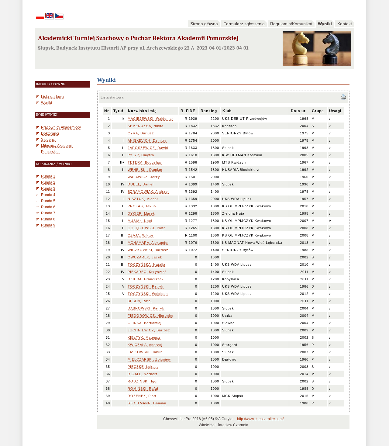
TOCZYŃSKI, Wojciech (148, 294)
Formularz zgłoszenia (244, 23)
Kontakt (344, 23)
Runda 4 (48, 195)
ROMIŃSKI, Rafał (143, 388)
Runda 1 (48, 176)
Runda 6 (48, 207)
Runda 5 (48, 201)
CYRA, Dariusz (141, 133)
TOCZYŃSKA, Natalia (146, 264)
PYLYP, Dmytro (141, 155)
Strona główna (204, 23)
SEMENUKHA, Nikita (146, 126)
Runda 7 (48, 213)
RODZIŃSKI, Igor (143, 381)
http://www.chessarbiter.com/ (260, 419)
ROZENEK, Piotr (142, 396)
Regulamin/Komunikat (291, 23)
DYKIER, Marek (141, 213)
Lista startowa (52, 97)
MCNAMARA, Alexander (148, 242)
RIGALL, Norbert (142, 374)
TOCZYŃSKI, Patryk (146, 286)
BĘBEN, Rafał (140, 301)
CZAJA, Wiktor (140, 235)
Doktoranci (50, 133)
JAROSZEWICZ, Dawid (148, 148)
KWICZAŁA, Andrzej (145, 345)
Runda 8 (48, 219)
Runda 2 (48, 182)
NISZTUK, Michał (143, 199)
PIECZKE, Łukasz (143, 366)
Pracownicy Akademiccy (61, 127)
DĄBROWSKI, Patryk (146, 308)
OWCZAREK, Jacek (145, 257)
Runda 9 (48, 225)
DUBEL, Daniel (140, 184)
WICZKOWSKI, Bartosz (148, 250)
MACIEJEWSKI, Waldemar (150, 118)
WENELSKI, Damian (145, 169)
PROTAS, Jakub (142, 206)
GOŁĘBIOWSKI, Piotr (146, 228)
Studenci (48, 139)
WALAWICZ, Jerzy (144, 177)
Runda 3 (48, 188)
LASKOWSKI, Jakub (145, 352)
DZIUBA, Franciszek (146, 279)
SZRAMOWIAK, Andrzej (148, 191)
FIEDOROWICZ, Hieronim (150, 315)
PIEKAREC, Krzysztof (147, 272)
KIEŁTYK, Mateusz (144, 337)
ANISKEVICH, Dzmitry (147, 140)
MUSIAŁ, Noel (140, 221)
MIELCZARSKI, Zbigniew (149, 359)
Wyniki (325, 23)
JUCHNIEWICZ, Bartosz (149, 330)
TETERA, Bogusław (145, 162)
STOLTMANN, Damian (147, 403)
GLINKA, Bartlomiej (144, 323)
